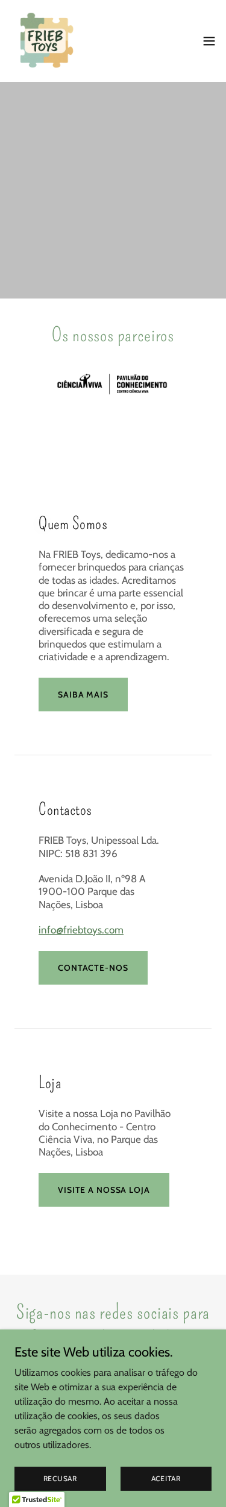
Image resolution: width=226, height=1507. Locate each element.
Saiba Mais (83, 694)
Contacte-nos (93, 967)
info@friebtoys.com (81, 930)
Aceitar (166, 1478)
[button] (209, 41)
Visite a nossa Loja (104, 1189)
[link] (46, 41)
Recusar (60, 1478)
